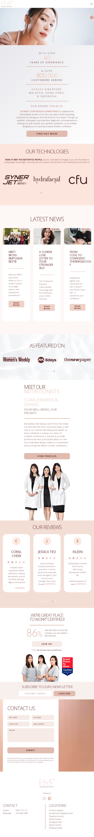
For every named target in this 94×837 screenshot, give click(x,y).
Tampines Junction (56, 816)
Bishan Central (55, 825)
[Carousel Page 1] (41, 193)
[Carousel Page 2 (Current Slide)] (44, 193)
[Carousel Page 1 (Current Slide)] (42, 41)
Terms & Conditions (13, 762)
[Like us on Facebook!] (49, 798)
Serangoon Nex (55, 822)
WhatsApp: (7, 813)
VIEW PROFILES (47, 456)
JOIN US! (47, 644)
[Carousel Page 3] (48, 41)
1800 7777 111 (21, 810)
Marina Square (55, 819)
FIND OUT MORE (47, 133)
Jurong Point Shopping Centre (61, 813)
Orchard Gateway (56, 810)
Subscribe (64, 693)
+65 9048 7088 (21, 813)
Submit (30, 750)
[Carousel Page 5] (52, 193)
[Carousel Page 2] (45, 41)
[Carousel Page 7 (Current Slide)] (55, 601)
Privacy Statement (28, 762)
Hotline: (6, 810)
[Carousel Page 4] (51, 41)
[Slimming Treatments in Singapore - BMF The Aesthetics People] (6, 4)
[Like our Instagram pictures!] (44, 798)
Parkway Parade (55, 828)
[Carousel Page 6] (54, 371)
